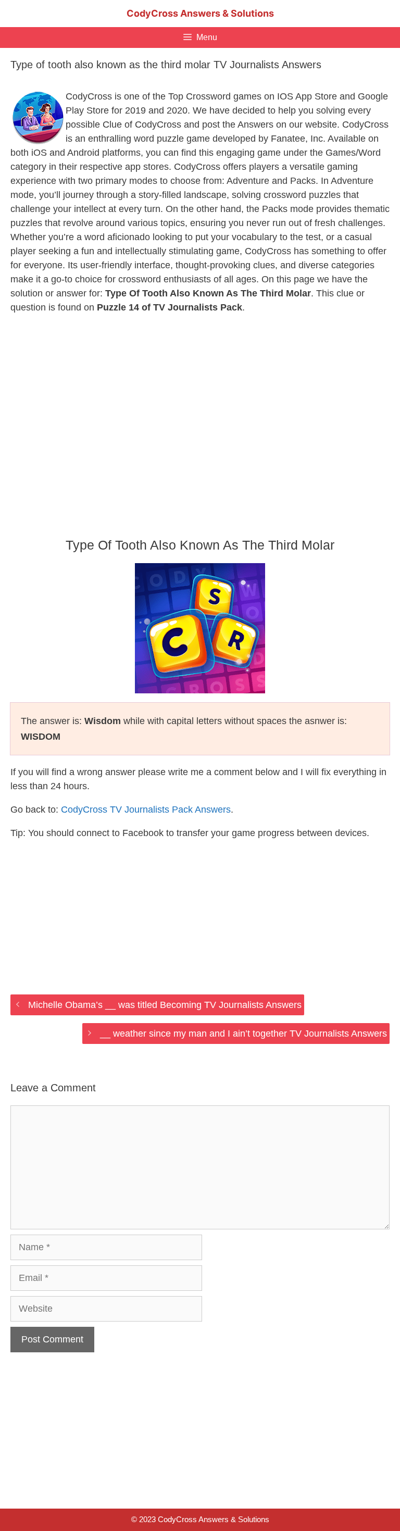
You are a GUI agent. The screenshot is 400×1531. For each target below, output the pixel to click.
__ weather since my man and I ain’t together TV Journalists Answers (243, 1033)
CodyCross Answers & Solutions (200, 13)
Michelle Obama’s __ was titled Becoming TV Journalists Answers (165, 1005)
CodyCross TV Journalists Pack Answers (146, 809)
